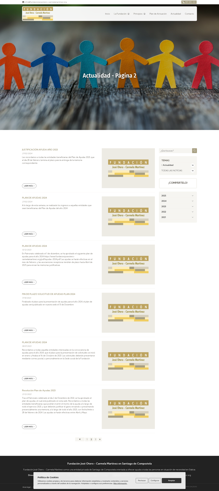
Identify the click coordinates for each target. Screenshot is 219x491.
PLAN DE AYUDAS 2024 (34, 197)
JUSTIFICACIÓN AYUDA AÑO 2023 (40, 149)
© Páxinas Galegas (189, 487)
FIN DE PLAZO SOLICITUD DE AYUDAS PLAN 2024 (48, 294)
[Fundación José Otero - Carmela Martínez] (38, 13)
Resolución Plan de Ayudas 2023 (39, 390)
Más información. (120, 483)
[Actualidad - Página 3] (100, 439)
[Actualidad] (80, 439)
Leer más (28, 186)
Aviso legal (27, 487)
